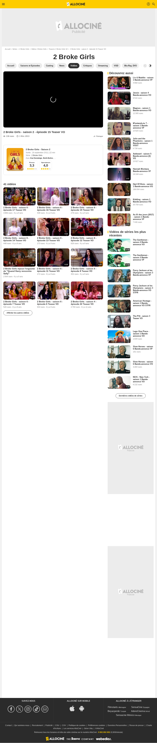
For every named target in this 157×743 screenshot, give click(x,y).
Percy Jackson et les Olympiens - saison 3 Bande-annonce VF (143, 272)
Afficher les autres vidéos (18, 313)
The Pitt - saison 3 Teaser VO (141, 317)
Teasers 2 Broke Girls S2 (58, 49)
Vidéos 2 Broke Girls (39, 49)
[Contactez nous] (45, 709)
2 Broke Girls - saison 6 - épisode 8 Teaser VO (84, 269)
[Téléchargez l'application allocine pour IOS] (73, 708)
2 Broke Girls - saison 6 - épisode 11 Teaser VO (50, 269)
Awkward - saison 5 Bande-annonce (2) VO (142, 156)
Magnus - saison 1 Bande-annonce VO (142, 109)
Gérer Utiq (88, 728)
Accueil (7, 49)
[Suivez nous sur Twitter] (20, 709)
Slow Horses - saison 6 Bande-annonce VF (143, 347)
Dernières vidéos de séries (130, 396)
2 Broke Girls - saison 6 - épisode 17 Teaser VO (16, 208)
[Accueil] (76, 4)
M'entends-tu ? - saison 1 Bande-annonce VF (140, 125)
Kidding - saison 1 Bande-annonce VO (142, 200)
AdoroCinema (138, 711)
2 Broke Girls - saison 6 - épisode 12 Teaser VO (84, 239)
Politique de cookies (77, 725)
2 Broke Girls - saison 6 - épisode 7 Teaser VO (16, 302)
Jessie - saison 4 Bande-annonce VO (142, 94)
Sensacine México (125, 715)
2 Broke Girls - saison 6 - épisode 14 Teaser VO (16, 239)
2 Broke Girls (24, 49)
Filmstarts (113, 707)
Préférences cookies (96, 725)
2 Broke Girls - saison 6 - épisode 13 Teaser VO (50, 239)
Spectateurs (45, 162)
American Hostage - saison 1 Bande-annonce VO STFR (142, 303)
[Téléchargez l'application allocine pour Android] (83, 708)
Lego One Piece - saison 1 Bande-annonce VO (141, 333)
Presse (32, 162)
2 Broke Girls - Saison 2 (38, 149)
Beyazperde (114, 711)
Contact (8, 725)
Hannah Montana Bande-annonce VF (142, 170)
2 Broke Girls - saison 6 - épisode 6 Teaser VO (50, 302)
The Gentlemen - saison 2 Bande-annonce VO (141, 242)
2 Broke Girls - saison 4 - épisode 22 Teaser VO (84, 302)
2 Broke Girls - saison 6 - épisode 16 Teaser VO (50, 208)
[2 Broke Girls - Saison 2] (15, 159)
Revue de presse (136, 725)
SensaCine (136, 707)
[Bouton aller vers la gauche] (145, 66)
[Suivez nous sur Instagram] (28, 709)
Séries (14, 49)
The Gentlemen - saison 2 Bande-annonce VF (141, 257)
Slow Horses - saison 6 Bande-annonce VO (143, 363)
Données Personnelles (117, 725)
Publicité (49, 725)
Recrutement (37, 725)
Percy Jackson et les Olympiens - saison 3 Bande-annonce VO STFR (143, 289)
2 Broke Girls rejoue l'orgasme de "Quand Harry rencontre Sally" (19, 271)
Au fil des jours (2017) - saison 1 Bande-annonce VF (143, 216)
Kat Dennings (36, 158)
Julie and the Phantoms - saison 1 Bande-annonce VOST (142, 142)
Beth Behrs (48, 158)
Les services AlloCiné (72, 728)
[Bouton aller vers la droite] (150, 66)
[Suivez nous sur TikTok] (37, 709)
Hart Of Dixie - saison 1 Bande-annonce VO (143, 185)
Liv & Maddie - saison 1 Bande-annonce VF (143, 78)
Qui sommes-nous (21, 725)
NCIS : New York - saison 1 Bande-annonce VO (141, 379)
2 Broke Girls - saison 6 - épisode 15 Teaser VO (84, 208)
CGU (57, 725)
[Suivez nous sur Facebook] (11, 709)
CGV (64, 725)
